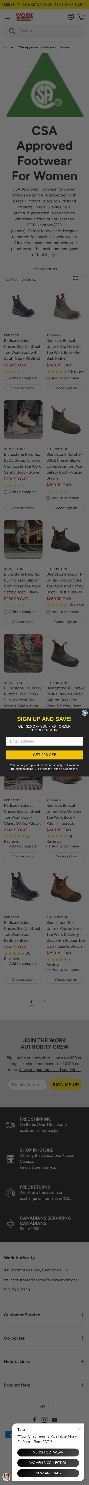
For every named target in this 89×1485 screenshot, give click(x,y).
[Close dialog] (84, 712)
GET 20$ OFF (44, 755)
